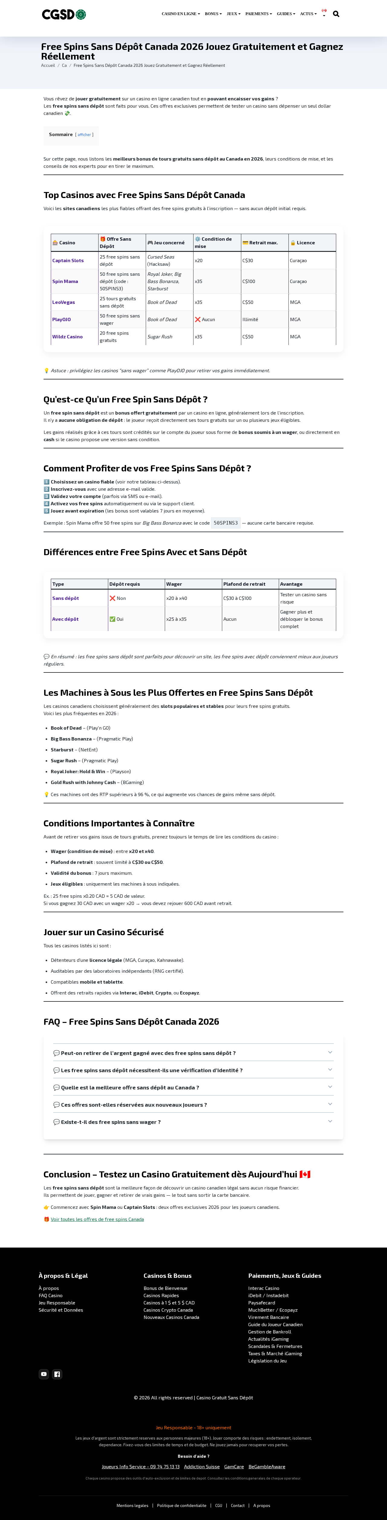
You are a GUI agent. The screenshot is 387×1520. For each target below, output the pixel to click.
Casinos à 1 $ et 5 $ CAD (169, 1302)
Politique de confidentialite (182, 1505)
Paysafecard (261, 1302)
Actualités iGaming (268, 1339)
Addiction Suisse (202, 1466)
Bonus (211, 13)
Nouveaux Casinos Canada (171, 1317)
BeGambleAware (267, 1466)
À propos (49, 1288)
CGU (218, 1505)
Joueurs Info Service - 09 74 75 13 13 (141, 1466)
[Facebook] (57, 1374)
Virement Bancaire (268, 1317)
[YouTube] (44, 1374)
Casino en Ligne (179, 13)
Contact (238, 1505)
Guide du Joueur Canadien (275, 1324)
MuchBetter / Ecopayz (273, 1310)
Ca (64, 65)
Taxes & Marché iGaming (275, 1353)
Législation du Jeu (267, 1360)
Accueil (48, 65)
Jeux (232, 13)
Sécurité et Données (61, 1310)
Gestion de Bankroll (269, 1331)
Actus (306, 13)
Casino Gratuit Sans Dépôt (225, 1397)
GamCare (234, 1466)
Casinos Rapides (161, 1295)
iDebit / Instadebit (268, 1295)
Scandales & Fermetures (275, 1346)
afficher (84, 134)
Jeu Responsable (57, 1302)
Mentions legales (132, 1505)
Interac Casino (263, 1288)
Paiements (257, 13)
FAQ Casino (51, 1295)
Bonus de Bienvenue (165, 1288)
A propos (261, 1505)
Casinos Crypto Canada (168, 1310)
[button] (193, 1053)
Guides (284, 13)
